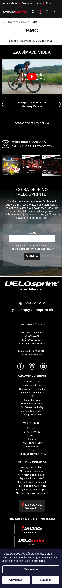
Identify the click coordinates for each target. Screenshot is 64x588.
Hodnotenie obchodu (32, 403)
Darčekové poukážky (32, 407)
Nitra (39, 3)
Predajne (32, 428)
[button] (3, 104)
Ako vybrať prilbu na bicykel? (32, 489)
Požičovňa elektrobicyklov (32, 453)
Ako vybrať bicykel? (32, 467)
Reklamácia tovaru (32, 385)
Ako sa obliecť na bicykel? (32, 485)
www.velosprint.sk (32, 354)
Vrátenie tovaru (32, 381)
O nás (32, 450)
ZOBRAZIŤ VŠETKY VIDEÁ (29, 123)
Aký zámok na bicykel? (32, 478)
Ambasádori (32, 446)
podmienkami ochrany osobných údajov (32, 248)
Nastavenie (31, 569)
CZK (40, 13)
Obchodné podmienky (32, 392)
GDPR (32, 396)
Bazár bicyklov (32, 400)
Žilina (48, 3)
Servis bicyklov (32, 431)
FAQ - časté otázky (31, 442)
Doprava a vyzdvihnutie (32, 389)
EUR (40, 11)
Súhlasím (45, 579)
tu (44, 561)
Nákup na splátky (31, 414)
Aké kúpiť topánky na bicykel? (32, 493)
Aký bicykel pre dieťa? (32, 471)
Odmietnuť (16, 579)
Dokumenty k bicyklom (32, 411)
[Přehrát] (32, 77)
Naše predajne (10, 3)
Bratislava (27, 3)
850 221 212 (35, 303)
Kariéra (32, 439)
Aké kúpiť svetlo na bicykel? (32, 482)
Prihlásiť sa (32, 256)
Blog (32, 435)
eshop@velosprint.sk (34, 310)
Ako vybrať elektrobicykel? (32, 474)
